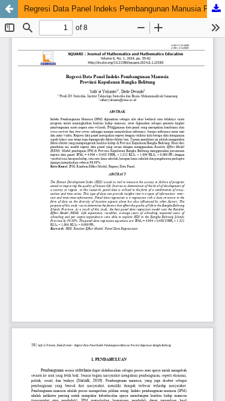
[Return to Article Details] (9, 9)
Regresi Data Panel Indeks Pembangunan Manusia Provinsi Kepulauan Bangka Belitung (124, 8)
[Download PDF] (216, 9)
